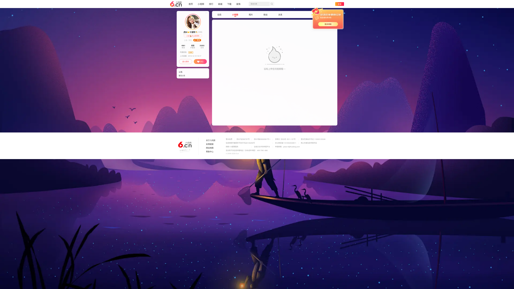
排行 (211, 3)
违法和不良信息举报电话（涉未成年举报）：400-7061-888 (247, 150)
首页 (191, 3)
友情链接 (209, 144)
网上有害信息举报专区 (309, 143)
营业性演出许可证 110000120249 (313, 139)
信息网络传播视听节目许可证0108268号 (240, 143)
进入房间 (185, 61)
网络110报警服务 (232, 146)
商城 (220, 3)
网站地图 (209, 148)
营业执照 (229, 139)
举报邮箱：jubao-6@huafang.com (287, 146)
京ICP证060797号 (243, 139)
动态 (219, 14)
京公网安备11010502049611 (285, 143)
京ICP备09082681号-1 (262, 139)
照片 (251, 14)
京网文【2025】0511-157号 (285, 139)
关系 (280, 14)
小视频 (201, 3)
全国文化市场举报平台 (262, 146)
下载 (229, 3)
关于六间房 (210, 140)
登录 (339, 4)
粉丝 (266, 14)
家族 (238, 3)
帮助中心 (209, 152)
